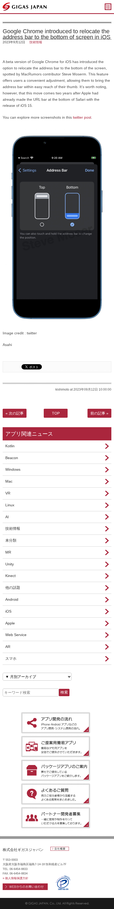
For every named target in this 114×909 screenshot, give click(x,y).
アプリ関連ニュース (29, 434)
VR (7, 493)
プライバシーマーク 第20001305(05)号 (63, 883)
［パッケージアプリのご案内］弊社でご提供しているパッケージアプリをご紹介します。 (56, 770)
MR (8, 552)
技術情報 (35, 42)
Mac (8, 481)
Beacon (11, 458)
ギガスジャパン (25, 7)
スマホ (10, 658)
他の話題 (12, 587)
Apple (10, 623)
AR (7, 647)
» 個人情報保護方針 (15, 878)
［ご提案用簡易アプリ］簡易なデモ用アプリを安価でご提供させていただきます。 (56, 746)
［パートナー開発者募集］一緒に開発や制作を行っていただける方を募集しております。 (56, 817)
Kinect (10, 576)
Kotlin (10, 446)
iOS (8, 611)
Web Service (16, 635)
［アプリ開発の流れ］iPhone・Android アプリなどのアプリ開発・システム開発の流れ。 (56, 722)
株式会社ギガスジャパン (23, 850)
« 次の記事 (15, 413)
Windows (12, 469)
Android (11, 599)
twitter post (82, 117)
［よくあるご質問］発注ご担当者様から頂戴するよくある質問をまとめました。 (56, 794)
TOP (56, 413)
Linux (9, 505)
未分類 (10, 540)
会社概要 (59, 849)
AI (7, 517)
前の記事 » (99, 413)
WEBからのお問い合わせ (25, 886)
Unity (9, 564)
